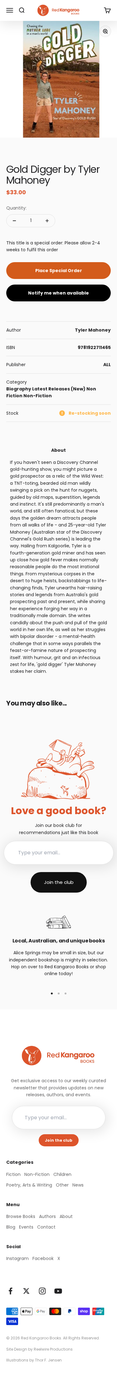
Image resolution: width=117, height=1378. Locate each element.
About (66, 1216)
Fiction (13, 1174)
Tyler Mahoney (93, 330)
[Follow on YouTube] (58, 1291)
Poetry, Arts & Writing (29, 1185)
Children (62, 1174)
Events (26, 1227)
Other (62, 1185)
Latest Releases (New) (58, 389)
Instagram (17, 1258)
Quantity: (16, 208)
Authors (47, 1216)
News (78, 1185)
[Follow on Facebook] (10, 1291)
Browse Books (20, 1216)
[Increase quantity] (47, 221)
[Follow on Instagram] (42, 1291)
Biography (18, 389)
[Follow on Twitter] (26, 1291)
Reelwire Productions (53, 1349)
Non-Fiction (37, 396)
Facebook (43, 1258)
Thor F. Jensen (48, 1360)
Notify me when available (58, 293)
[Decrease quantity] (14, 221)
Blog (10, 1227)
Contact (46, 1227)
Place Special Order (58, 270)
